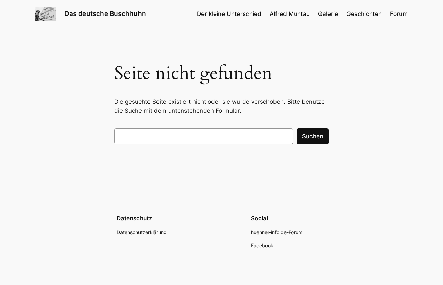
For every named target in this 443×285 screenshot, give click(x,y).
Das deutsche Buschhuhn (105, 13)
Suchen (312, 136)
